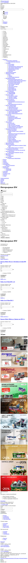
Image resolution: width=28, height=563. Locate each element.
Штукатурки (8, 157)
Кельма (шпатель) (12, 137)
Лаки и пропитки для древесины (15, 126)
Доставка (5, 531)
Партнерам (5, 167)
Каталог (5, 59)
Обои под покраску (10, 144)
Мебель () (4, 207)
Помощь (5, 161)
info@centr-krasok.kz (5, 546)
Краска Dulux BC (12, 88)
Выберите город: (4, 26)
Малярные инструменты (11, 128)
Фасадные (10, 71)
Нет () (3, 226)
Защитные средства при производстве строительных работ (16, 134)
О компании (6, 516)
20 (2, 255)
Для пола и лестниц (12, 98)
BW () (3, 233)
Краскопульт (8, 114)
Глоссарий (5, 171)
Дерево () (4, 213)
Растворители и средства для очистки (16, 150)
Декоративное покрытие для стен (15, 152)
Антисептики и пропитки (11, 60)
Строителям (8, 170)
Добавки (10, 75)
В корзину (3, 276)
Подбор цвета (6, 166)
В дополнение (11, 115)
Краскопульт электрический (14, 118)
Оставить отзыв (6, 173)
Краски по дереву (10, 94)
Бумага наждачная (12, 130)
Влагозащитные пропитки (14, 61)
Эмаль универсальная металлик (15, 113)
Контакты (5, 172)
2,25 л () (4, 222)
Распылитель (11, 119)
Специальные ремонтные (14, 111)
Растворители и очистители (12, 148)
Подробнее (3, 501)
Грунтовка (8, 63)
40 (4, 255)
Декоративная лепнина (11, 72)
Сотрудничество (6, 519)
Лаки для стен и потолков (14, 125)
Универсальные (11, 70)
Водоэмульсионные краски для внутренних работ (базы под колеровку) (17, 80)
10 (1, 255)
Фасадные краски (10, 153)
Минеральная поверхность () (8, 214)
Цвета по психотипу (10, 165)
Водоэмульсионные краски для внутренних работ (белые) (15, 82)
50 (6, 255)
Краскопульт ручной (12, 117)
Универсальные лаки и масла (14, 127)
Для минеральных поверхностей (15, 66)
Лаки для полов (11, 124)
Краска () (4, 218)
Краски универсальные (11, 105)
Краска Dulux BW (12, 90)
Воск (9, 74)
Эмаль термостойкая (12, 112)
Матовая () (4, 228)
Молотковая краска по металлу (15, 104)
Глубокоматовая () (6, 231)
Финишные (10, 156)
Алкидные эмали (12, 106)
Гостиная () (5, 206)
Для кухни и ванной (12, 86)
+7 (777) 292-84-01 (5, 545)
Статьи (4, 176)
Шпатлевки (8, 154)
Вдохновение (6, 164)
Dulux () (4, 203)
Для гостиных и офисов (13, 84)
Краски (4, 524)
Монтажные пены (10, 143)
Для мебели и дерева (13, 95)
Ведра (9, 132)
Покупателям (6, 517)
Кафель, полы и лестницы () (8, 216)
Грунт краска (11, 64)
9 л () (3, 221)
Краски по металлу (10, 99)
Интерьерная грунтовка (13, 68)
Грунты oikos (11, 65)
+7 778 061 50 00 (4, 504)
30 (3, 255)
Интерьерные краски (10, 78)
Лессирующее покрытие (13, 77)
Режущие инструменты (13, 141)
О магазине (5, 163)
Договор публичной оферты (21, 558)
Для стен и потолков (12, 108)
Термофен (10, 120)
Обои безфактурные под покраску (16, 147)
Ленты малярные (12, 139)
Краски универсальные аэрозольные (14, 110)
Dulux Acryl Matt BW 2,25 (8, 281)
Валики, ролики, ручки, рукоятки (15, 131)
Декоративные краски (13, 107)
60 (7, 255)
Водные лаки (11, 123)
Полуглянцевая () (6, 230)
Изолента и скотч (12, 135)
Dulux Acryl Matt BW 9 (7, 300)
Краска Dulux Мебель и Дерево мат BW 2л (13, 319)
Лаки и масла (9, 121)
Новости (5, 174)
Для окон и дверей (12, 97)
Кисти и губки (11, 138)
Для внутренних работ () (8, 211)
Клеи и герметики (10, 91)
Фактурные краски (10, 151)
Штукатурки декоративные (14, 158)
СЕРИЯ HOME (11, 93)
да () (3, 236)
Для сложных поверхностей (14, 67)
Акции (4, 160)
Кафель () (4, 208)
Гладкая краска (11, 100)
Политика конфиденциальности (8, 558)
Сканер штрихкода (5, 178)
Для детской (11, 85)
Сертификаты (6, 533)
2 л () (3, 223)
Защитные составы (10, 73)
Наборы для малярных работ (14, 140)
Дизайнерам (8, 168)
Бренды (5, 159)
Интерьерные (11, 87)
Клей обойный (11, 92)
